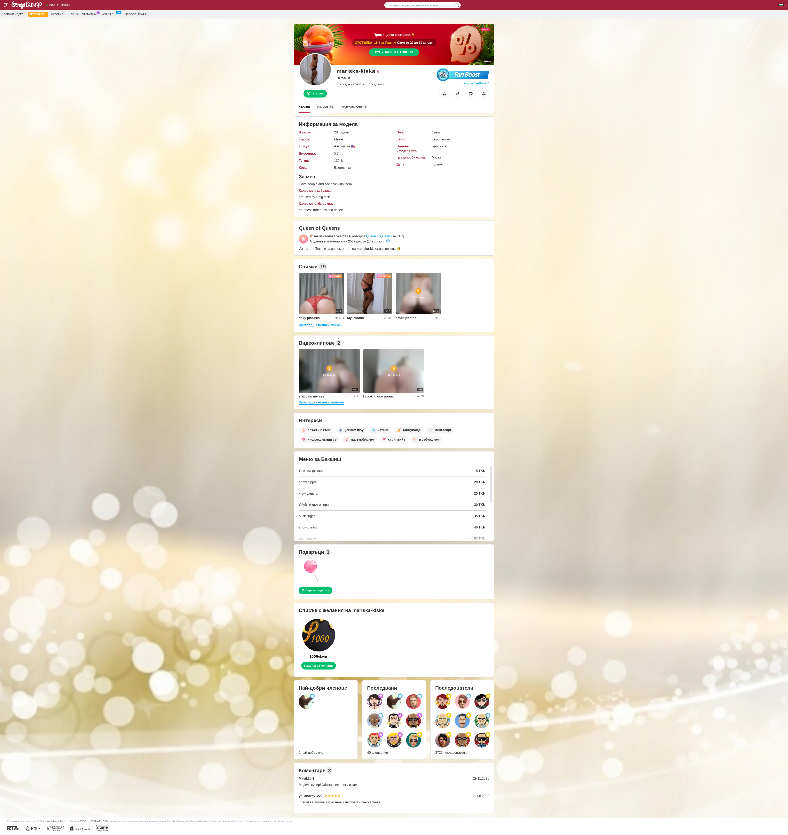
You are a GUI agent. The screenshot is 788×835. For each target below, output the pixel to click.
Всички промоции (84, 14)
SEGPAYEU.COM (99, 821)
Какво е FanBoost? (475, 83)
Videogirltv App (135, 14)
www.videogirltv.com (56, 821)
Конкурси (108, 14)
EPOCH (84, 821)
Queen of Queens (379, 236)
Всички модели (14, 14)
